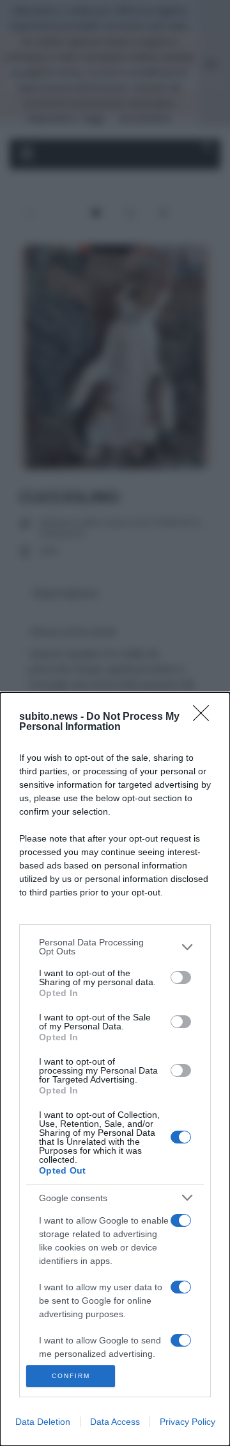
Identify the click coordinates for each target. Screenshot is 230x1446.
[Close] (205, 717)
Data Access (115, 1422)
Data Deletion (42, 1422)
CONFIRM (71, 1375)
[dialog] (115, 1069)
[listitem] (115, 947)
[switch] (181, 977)
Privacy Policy (187, 1422)
